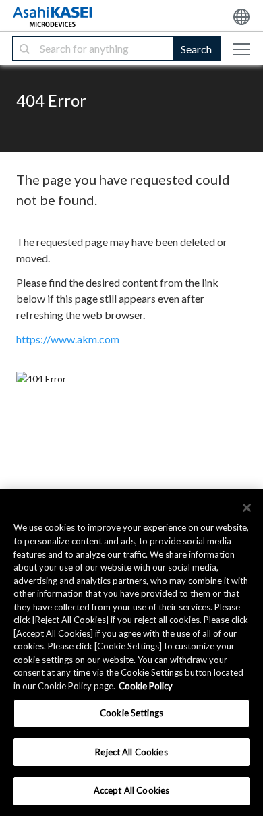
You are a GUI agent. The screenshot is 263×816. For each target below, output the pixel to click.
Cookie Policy (146, 685)
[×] (247, 508)
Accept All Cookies (131, 790)
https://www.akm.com (67, 338)
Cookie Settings (131, 712)
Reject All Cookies (131, 752)
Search (196, 48)
